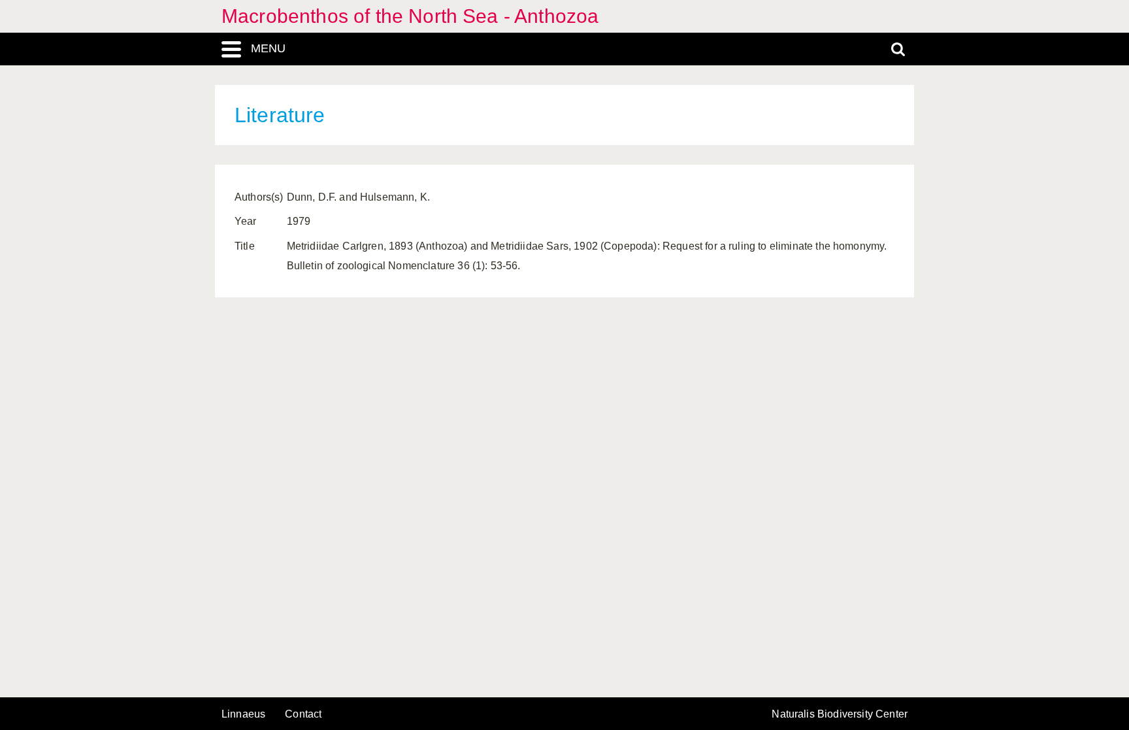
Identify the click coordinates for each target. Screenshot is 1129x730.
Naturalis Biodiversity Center (840, 714)
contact (303, 714)
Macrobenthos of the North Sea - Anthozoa (409, 16)
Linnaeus (243, 714)
